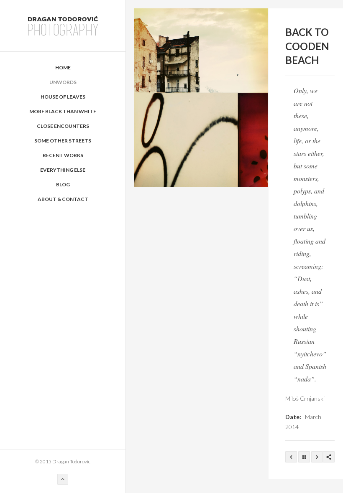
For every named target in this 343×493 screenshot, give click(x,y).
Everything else (62, 170)
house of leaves (63, 97)
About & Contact (63, 199)
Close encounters (63, 126)
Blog (63, 184)
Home (63, 67)
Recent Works (63, 155)
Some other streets (62, 140)
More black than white (62, 111)
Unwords (63, 82)
